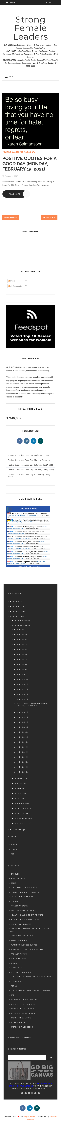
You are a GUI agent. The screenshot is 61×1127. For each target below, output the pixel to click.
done (13, 883)
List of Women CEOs (21, 924)
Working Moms (18, 1022)
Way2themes (29, 1116)
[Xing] (40, 441)
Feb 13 (22, 689)
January (22, 620)
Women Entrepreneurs (23, 1004)
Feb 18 (22, 722)
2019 (17, 606)
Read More (14, 194)
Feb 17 (22, 717)
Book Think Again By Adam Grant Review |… (23, 515)
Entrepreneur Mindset (23, 897)
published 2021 (18, 959)
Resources (16, 968)
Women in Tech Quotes (22, 1009)
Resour (14, 963)
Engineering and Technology (26, 892)
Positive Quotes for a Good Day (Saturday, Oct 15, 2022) (30, 465)
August (21, 803)
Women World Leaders (23, 1013)
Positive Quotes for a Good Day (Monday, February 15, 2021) (29, 164)
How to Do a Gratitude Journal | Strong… (26, 562)
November (22, 818)
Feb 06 (22, 654)
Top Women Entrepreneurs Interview (30, 991)
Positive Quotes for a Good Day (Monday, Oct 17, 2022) (30, 460)
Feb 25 (22, 757)
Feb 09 (22, 669)
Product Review (19, 954)
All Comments (16, 286)
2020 (18, 611)
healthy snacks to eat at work (27, 915)
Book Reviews (18, 879)
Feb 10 (22, 674)
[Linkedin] (33, 441)
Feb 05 (22, 649)
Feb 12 (22, 684)
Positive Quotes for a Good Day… (19, 538)
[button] (10, 2)
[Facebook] (20, 441)
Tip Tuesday (17, 981)
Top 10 (14, 986)
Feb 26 (22, 762)
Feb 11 (22, 679)
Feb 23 (22, 747)
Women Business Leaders (24, 1000)
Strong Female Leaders (30, 28)
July (19, 798)
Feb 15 (22, 699)
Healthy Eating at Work (23, 910)
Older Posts (49, 218)
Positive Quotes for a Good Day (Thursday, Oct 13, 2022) (31, 470)
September (23, 808)
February (22, 625)
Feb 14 (22, 694)
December (22, 823)
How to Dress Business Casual (27, 920)
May (19, 788)
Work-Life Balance (21, 1018)
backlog (15, 874)
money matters (19, 940)
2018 (17, 601)
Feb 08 (22, 664)
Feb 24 (22, 752)
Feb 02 (22, 634)
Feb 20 (22, 732)
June (20, 793)
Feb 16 (22, 712)
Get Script (19, 566)
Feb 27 (22, 767)
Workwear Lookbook (22, 1027)
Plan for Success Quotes (24, 945)
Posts (12, 281)
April (20, 783)
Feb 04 (22, 644)
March (21, 778)
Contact (15, 849)
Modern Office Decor (22, 936)
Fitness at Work (19, 906)
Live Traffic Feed (28, 508)
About (14, 845)
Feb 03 (22, 639)
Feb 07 (22, 659)
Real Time (27, 566)
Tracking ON (36, 566)
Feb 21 (22, 737)
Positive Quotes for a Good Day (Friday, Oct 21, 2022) (29, 455)
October (21, 813)
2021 (17, 616)
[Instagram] (27, 441)
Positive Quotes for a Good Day (19, 152)
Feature (15, 901)
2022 (17, 830)
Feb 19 (22, 727)
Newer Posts (10, 218)
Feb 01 (22, 629)
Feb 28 (22, 772)
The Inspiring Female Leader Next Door (31, 977)
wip (12, 995)
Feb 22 (22, 742)
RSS (12, 854)
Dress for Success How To (24, 888)
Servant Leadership (21, 972)
